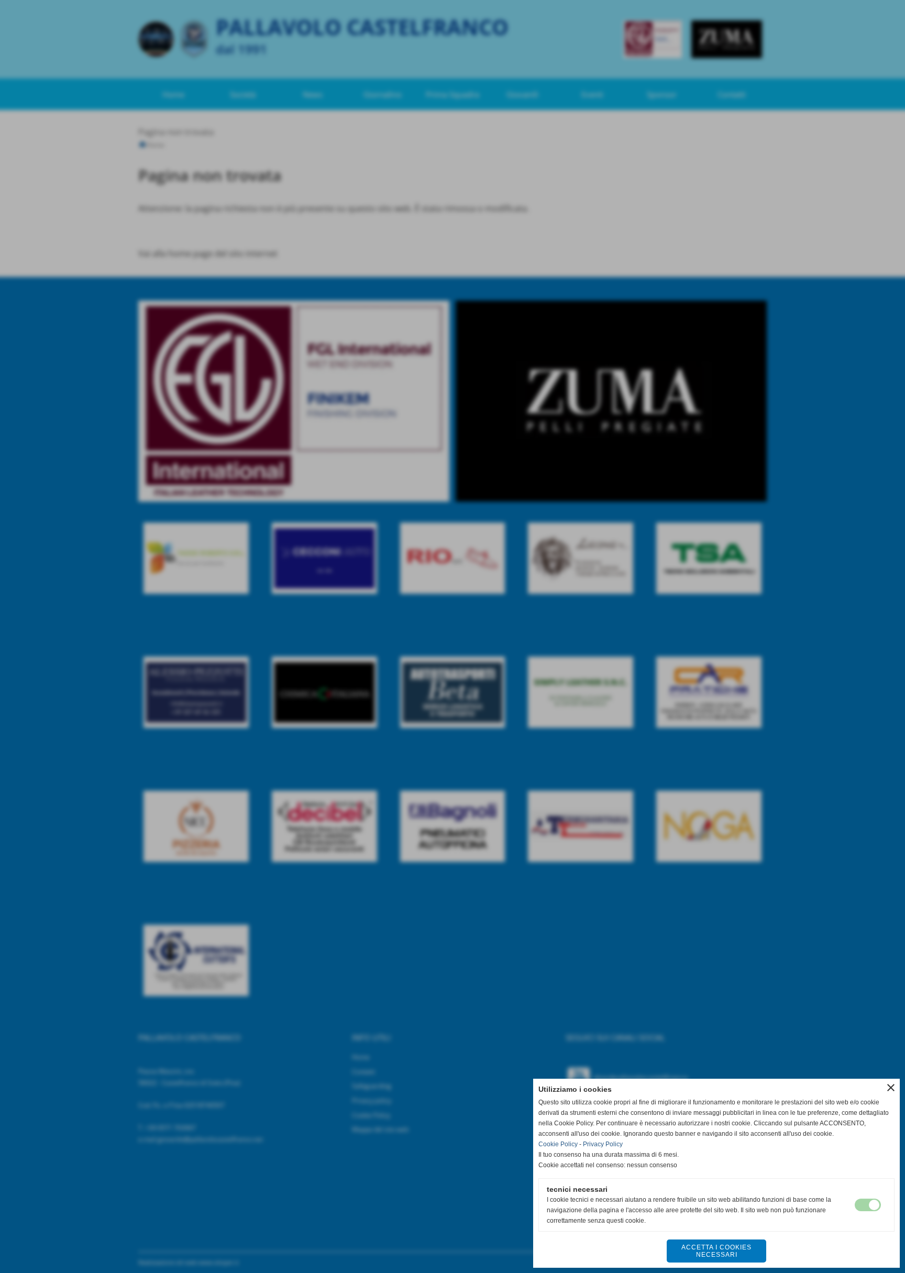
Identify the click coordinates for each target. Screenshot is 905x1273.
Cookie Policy (558, 1144)
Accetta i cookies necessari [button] (716, 1251)
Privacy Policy (603, 1144)
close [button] (891, 1087)
